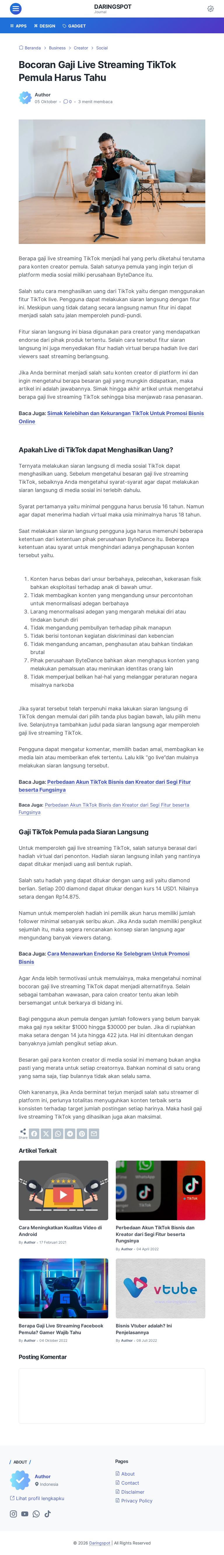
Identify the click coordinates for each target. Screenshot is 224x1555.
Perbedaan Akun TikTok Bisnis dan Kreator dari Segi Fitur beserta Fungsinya (155, 1234)
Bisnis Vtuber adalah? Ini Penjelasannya (144, 1329)
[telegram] (70, 1133)
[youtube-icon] (24, 1514)
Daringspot (113, 6)
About (127, 1474)
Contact (129, 1483)
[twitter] (46, 1133)
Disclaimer (132, 1492)
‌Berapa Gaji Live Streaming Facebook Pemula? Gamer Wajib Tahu (61, 1329)
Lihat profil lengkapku (39, 1498)
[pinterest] (82, 1133)
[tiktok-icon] (47, 1514)
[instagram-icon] (13, 1514)
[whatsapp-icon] (36, 1514)
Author (43, 1476)
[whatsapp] (58, 1133)
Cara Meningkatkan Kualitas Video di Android (60, 1231)
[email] (94, 1133)
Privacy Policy (136, 1501)
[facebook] (34, 1133)
